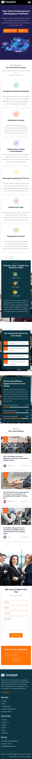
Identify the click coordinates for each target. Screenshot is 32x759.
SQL (3, 704)
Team (4, 727)
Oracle (4, 701)
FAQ (3, 730)
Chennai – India (6, 744)
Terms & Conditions (25, 756)
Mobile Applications (9, 709)
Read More (24, 465)
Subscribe (16, 660)
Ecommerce (23, 30)
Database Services (10, 30)
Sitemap (5, 733)
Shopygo (28, 754)
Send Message (16, 635)
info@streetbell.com (9, 746)
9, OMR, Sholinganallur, (10, 741)
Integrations (6, 706)
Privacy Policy (13, 756)
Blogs (4, 725)
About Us (5, 722)
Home (4, 720)
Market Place (7, 711)
